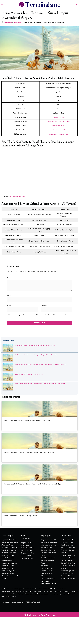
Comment (11, 278)
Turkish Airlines (26, 556)
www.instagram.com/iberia (58, 134)
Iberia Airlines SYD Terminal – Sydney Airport (29, 374)
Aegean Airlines (26, 543)
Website (44, 305)
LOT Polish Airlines (27, 548)
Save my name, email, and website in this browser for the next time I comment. (37, 315)
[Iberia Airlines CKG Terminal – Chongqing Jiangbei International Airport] (8, 357)
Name (10, 295)
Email (9, 305)
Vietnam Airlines (27, 558)
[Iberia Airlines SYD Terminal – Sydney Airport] (8, 377)
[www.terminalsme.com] (39, 4)
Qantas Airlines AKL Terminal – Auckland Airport (68, 565)
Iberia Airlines (17, 22)
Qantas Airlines (26, 550)
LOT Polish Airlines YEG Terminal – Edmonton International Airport (9, 550)
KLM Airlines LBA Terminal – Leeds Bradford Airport (7, 558)
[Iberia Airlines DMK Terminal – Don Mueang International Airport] (8, 348)
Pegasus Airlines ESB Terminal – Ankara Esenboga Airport (68, 558)
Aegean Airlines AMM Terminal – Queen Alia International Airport (49, 542)
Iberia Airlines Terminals (17, 197)
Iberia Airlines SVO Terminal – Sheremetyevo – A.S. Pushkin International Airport (40, 364)
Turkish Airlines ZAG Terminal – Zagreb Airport (48, 560)
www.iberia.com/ (58, 117)
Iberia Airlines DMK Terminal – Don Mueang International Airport (35, 345)
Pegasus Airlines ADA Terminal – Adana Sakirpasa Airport (9, 565)
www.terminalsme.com (16, 602)
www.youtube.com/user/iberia (58, 121)
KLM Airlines (25, 545)
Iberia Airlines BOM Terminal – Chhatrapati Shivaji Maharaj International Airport (40, 384)
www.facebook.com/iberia (58, 130)
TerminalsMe (8, 22)
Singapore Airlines (27, 553)
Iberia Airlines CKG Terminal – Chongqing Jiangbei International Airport (37, 355)
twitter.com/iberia (58, 126)
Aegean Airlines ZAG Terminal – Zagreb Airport (68, 550)
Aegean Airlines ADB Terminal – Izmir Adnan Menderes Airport (9, 542)
